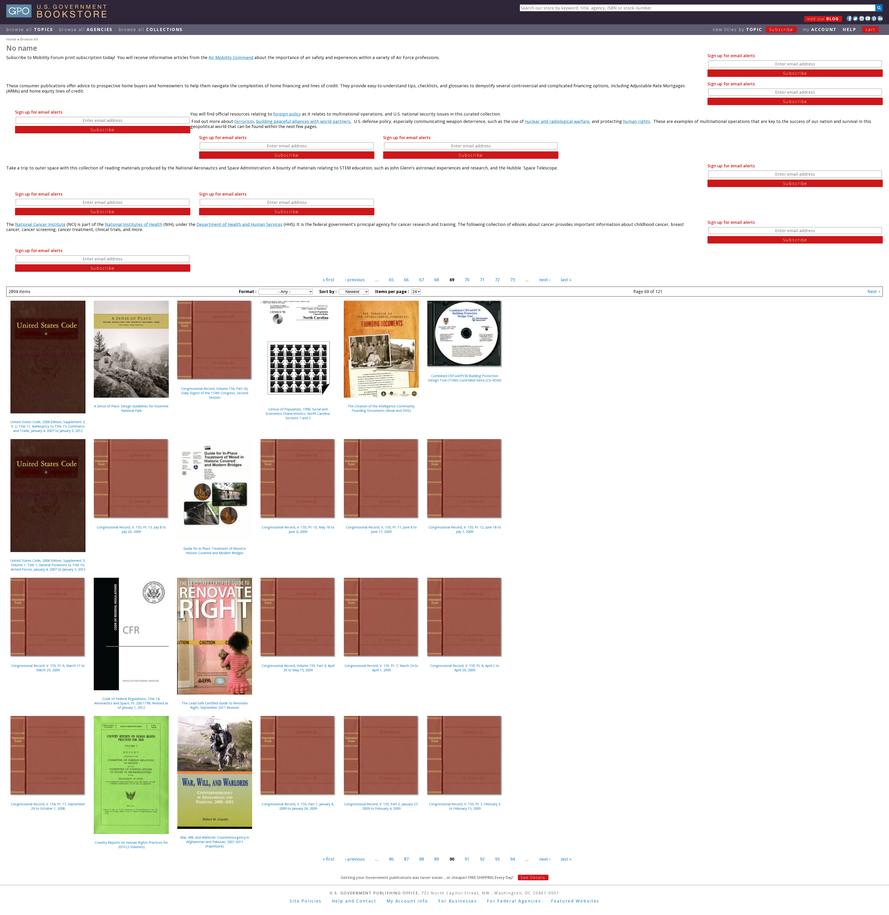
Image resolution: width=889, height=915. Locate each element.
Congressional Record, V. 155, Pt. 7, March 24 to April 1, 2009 (381, 667)
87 (406, 859)
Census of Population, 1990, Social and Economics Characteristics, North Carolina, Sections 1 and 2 (298, 413)
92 (482, 859)
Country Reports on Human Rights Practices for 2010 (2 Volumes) (131, 844)
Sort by (327, 291)
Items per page (391, 291)
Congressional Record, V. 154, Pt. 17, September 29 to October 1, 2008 (48, 806)
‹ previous (355, 279)
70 (467, 279)
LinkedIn (880, 18)
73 (512, 279)
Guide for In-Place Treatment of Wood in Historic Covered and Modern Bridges (214, 550)
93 (497, 859)
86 (391, 859)
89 (436, 859)
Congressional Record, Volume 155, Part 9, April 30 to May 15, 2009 (298, 667)
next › (544, 279)
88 (421, 859)
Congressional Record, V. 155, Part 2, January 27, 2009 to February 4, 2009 (381, 806)
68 (436, 279)
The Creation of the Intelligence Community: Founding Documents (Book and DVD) (381, 408)
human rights (636, 121)
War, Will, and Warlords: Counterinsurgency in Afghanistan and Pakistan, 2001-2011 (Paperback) (214, 841)
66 (406, 279)
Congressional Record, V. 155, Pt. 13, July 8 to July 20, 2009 (131, 529)
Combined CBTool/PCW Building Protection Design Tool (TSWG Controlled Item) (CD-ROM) (464, 378)
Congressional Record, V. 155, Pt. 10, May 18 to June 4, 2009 (298, 529)
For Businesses (457, 901)
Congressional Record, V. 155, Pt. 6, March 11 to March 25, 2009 (48, 667)
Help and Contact (354, 901)
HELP (849, 29)
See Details (533, 877)
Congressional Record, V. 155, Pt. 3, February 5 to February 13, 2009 (464, 806)
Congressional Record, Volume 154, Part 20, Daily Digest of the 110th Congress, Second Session (214, 393)
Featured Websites (575, 901)
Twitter (855, 18)
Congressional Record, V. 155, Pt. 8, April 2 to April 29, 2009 (464, 667)
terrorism (244, 121)
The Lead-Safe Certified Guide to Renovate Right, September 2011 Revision (215, 705)
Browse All (29, 29)
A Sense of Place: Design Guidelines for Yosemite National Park (131, 408)
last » (566, 279)
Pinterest (874, 18)
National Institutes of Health (133, 224)
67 (421, 279)
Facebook (849, 18)
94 (512, 859)
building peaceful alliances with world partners (303, 121)
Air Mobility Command (231, 57)
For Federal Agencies (514, 901)
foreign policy (287, 114)
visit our (823, 18)
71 (482, 279)
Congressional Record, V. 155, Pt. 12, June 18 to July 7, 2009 (465, 529)
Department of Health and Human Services (239, 224)
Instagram (861, 18)
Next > (873, 291)
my (820, 29)
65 (391, 279)
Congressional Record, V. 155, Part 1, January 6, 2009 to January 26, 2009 (298, 806)
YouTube (867, 18)
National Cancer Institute (40, 224)
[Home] (58, 16)
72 (497, 279)
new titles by (753, 29)
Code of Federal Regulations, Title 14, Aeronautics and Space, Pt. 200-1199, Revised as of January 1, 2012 (131, 703)
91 (467, 859)
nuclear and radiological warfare (557, 121)
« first (328, 279)
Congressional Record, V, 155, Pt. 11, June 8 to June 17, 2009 (381, 529)
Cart (870, 29)
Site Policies (306, 901)
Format (247, 291)
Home (11, 39)
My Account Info (407, 901)
